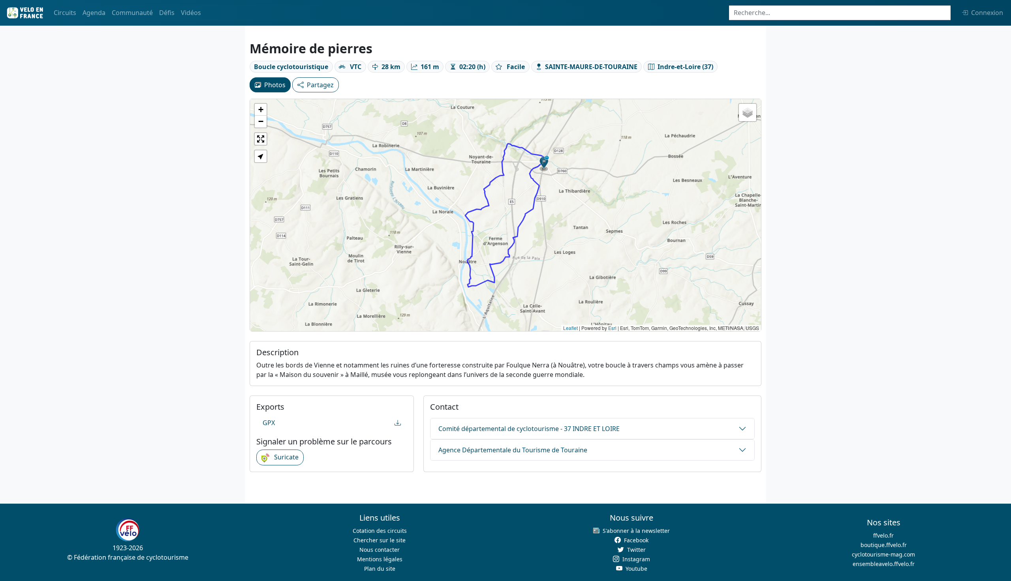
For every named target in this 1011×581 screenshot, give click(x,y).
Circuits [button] (65, 12)
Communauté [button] (132, 12)
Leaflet (570, 327)
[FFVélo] (127, 529)
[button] (544, 163)
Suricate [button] (285, 457)
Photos (275, 85)
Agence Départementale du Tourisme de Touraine (512, 450)
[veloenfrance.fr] (24, 12)
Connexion (987, 12)
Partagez (320, 85)
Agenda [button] (94, 12)
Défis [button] (167, 12)
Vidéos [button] (191, 12)
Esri (612, 327)
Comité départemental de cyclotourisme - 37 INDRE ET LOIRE (529, 428)
